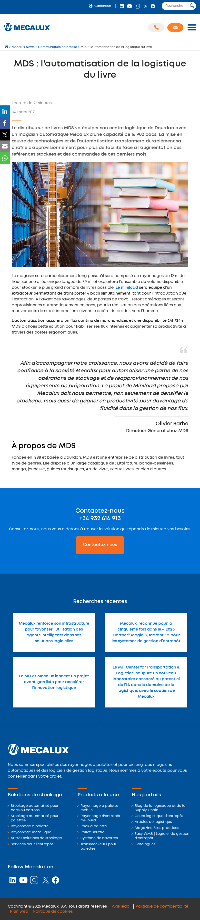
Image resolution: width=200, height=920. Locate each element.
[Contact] (175, 27)
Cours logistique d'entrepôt (159, 816)
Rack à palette (93, 826)
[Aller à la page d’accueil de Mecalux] (7, 47)
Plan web (19, 911)
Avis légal (121, 906)
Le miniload (127, 287)
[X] (5, 134)
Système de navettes (99, 838)
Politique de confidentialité (162, 906)
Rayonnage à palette (30, 826)
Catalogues (145, 844)
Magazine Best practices (157, 828)
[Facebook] (5, 123)
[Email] (5, 146)
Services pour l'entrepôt (32, 844)
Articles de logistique (153, 822)
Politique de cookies (53, 911)
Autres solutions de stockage (36, 838)
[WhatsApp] (5, 158)
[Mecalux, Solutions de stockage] (27, 31)
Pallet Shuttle (92, 832)
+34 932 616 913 (100, 518)
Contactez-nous (100, 545)
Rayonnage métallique (31, 832)
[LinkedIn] (5, 111)
